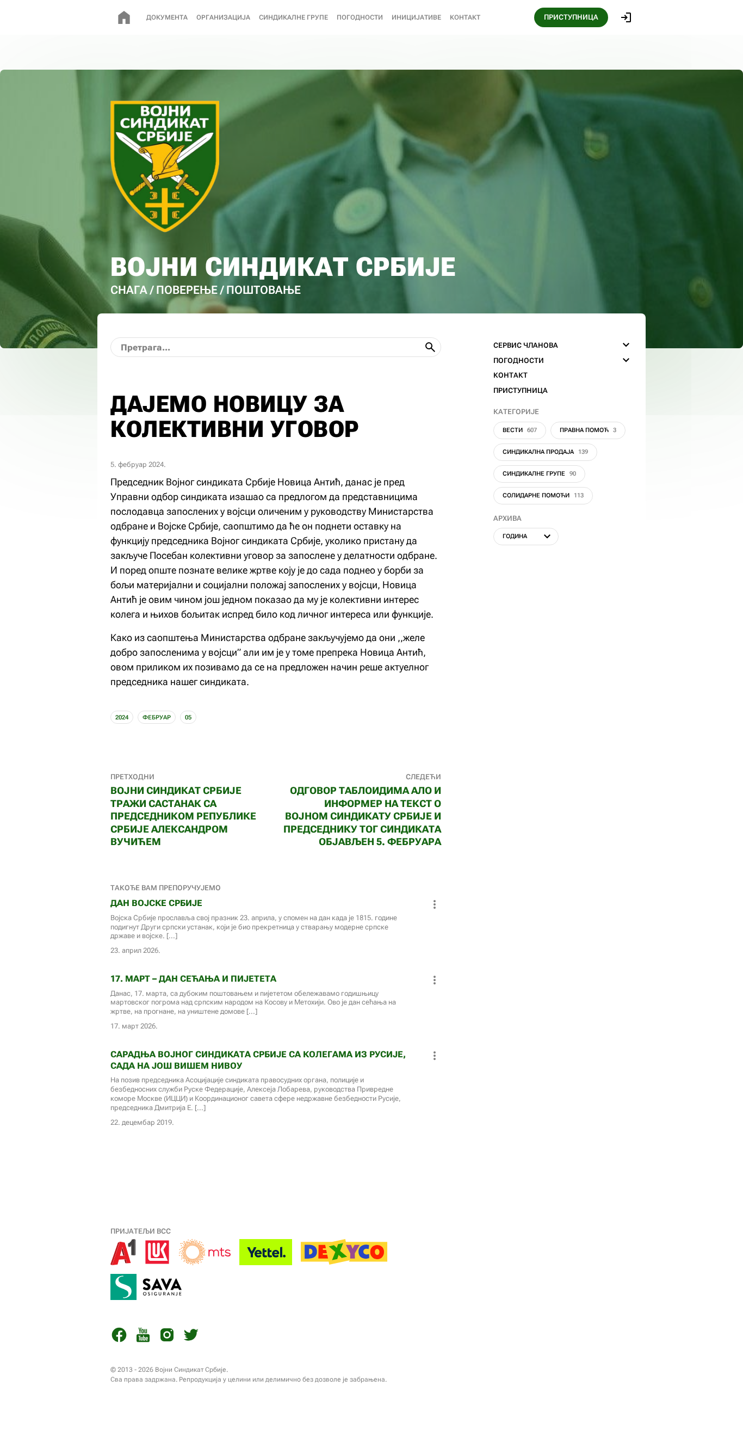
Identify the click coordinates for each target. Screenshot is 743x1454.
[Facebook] (119, 1336)
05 (188, 717)
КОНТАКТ (510, 375)
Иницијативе (416, 17)
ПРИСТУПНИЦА (571, 17)
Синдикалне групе (539, 473)
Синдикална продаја (545, 451)
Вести (520, 430)
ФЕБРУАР (157, 717)
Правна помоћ (588, 430)
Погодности (360, 17)
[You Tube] (143, 1336)
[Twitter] (191, 1336)
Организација (223, 17)
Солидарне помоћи (543, 495)
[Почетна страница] (124, 17)
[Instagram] (167, 1336)
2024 (121, 717)
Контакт (465, 17)
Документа (167, 17)
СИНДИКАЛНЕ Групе (293, 17)
